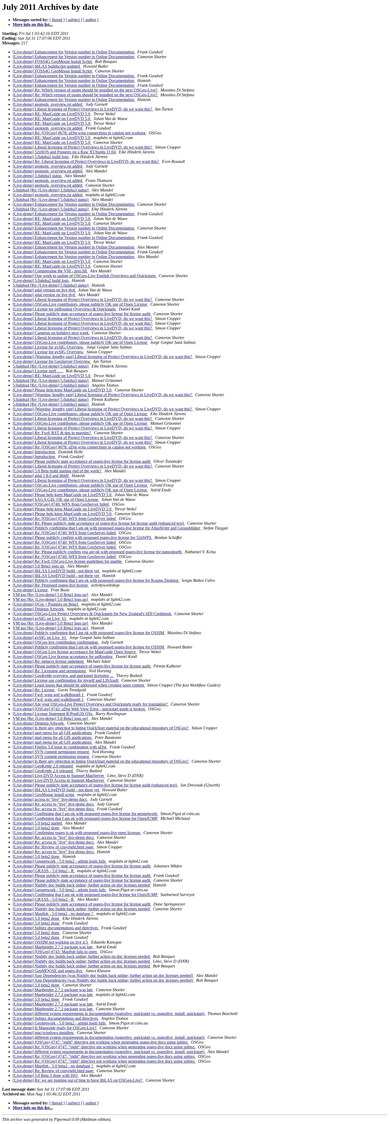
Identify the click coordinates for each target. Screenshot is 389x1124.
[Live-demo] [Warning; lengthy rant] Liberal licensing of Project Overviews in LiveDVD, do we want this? (103, 356)
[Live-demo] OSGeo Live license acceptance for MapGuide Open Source (75, 652)
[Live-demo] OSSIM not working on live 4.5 (51, 942)
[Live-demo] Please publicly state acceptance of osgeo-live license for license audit (82, 314)
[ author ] (90, 19)
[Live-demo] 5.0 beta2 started (38, 823)
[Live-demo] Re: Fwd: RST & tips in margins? (52, 433)
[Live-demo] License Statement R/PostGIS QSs (53, 713)
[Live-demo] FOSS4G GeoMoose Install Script (53, 61)
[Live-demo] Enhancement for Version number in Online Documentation (74, 52)
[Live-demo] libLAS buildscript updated (47, 66)
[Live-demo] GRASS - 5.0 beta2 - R (44, 871)
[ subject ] (74, 19)
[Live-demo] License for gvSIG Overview (48, 347)
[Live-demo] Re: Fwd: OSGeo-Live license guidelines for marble (68, 561)
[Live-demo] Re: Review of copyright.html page (53, 847)
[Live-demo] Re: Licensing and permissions (50, 671)
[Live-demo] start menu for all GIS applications (53, 732)
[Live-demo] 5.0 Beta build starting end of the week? (57, 471)
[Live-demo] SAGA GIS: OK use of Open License (56, 499)
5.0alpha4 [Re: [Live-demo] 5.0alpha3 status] (51, 190)
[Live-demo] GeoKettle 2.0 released (43, 766)
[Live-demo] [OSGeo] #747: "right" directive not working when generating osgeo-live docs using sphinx (101, 1042)
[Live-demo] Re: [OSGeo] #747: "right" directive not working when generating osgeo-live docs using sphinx (104, 1047)
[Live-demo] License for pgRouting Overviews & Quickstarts (65, 309)
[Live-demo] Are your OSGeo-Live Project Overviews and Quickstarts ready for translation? (91, 704)
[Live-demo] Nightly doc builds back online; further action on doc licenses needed (82, 885)
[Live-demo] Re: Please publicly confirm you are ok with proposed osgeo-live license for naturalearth (98, 552)
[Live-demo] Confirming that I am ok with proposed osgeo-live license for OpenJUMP (85, 818)
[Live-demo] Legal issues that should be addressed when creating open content (79, 685)
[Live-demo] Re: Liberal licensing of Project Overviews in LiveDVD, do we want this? (86, 161)
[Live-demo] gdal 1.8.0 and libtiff (41, 475)
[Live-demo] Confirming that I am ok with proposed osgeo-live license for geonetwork (85, 813)
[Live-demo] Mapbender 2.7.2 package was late (53, 947)
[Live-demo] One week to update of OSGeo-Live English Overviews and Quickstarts (85, 275)
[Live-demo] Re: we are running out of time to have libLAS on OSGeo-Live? (78, 1080)
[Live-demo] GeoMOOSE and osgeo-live (48, 970)
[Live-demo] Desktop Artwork (39, 609)
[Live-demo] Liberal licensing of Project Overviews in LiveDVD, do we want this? (83, 109)
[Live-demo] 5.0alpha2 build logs (41, 156)
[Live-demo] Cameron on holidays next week (51, 333)
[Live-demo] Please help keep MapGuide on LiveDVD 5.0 (62, 390)
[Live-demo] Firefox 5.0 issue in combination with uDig (60, 747)
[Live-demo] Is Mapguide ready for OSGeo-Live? (55, 1028)
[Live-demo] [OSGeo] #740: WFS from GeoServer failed (61, 504)
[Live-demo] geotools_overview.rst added (48, 104)
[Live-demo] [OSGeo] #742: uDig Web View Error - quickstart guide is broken (79, 709)
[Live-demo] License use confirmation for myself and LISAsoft (66, 680)
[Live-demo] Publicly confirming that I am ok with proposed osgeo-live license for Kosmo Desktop (96, 580)
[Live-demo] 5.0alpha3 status (37, 175)
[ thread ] (57, 19)
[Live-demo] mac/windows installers (44, 1032)
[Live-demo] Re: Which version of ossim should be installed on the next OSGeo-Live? (85, 90)
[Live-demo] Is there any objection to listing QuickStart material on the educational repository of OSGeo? (101, 728)
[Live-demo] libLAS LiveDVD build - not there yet (56, 571)
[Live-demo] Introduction (34, 452)
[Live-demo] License (31, 590)
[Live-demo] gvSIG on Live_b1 (40, 618)
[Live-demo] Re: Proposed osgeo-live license (51, 585)
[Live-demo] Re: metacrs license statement (48, 661)
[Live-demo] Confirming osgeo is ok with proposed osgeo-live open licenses (77, 832)
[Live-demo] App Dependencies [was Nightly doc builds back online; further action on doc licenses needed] (103, 975)
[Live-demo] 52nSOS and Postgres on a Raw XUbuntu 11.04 (65, 152)
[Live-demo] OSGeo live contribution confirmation (56, 642)
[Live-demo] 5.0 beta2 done (36, 828)
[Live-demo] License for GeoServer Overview (52, 361)
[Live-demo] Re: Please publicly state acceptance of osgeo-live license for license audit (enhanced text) (99, 523)
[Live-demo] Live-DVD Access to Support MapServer (59, 775)
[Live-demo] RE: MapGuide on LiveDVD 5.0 (52, 114)
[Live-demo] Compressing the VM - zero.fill (50, 271)
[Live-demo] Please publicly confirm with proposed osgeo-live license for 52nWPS (82, 537)
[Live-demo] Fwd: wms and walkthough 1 (49, 694)
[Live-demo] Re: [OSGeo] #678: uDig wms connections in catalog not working (80, 133)
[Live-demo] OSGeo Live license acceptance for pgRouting (63, 656)
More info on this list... (33, 24)
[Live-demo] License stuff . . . (38, 371)
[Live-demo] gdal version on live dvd (44, 290)
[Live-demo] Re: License (34, 690)
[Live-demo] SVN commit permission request (51, 752)
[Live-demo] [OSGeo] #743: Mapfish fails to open (55, 951)
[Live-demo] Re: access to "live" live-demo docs (54, 804)
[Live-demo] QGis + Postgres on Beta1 (46, 604)
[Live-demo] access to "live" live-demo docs (50, 799)
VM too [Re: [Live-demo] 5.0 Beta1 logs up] (51, 594)
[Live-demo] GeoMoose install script (44, 794)
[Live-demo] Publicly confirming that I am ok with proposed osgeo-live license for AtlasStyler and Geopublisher (107, 528)
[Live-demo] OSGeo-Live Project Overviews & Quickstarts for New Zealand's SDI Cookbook (92, 613)
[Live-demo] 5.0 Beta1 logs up (39, 566)
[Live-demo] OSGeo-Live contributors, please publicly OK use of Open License (80, 304)
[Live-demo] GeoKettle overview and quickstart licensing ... (63, 675)
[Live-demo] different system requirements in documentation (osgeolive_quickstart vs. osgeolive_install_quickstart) (109, 1013)
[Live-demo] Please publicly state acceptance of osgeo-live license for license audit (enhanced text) (95, 785)
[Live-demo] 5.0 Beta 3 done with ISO (46, 1075)
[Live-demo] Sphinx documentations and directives (56, 928)
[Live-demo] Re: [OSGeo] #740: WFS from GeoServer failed (65, 518)
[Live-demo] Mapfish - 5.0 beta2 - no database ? (53, 913)
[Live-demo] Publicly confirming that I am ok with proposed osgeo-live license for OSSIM (89, 632)
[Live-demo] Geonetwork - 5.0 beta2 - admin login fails (60, 861)
